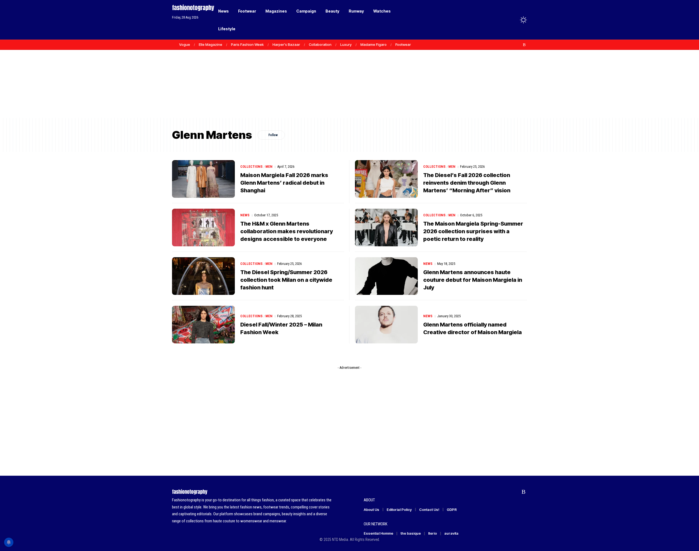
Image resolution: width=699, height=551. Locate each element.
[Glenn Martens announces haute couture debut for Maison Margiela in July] (386, 276)
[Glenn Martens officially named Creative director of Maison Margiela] (386, 324)
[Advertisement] (349, 76)
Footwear (403, 44)
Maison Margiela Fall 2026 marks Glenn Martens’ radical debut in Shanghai (284, 183)
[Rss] (524, 45)
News (245, 215)
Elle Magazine (210, 44)
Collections (251, 166)
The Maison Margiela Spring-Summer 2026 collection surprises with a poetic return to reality (473, 231)
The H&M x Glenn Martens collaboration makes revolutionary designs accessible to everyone (286, 231)
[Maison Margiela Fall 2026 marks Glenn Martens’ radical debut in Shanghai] (203, 179)
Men (269, 166)
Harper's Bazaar (286, 44)
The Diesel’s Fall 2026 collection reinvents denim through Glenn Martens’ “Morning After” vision (466, 183)
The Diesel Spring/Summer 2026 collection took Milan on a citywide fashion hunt (286, 280)
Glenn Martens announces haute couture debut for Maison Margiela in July (472, 280)
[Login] (502, 19)
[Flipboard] (519, 45)
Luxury (346, 44)
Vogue (184, 44)
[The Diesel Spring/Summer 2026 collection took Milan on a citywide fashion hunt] (203, 276)
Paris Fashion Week (247, 44)
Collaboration (320, 44)
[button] (513, 20)
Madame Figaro (373, 44)
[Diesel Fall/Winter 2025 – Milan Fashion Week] (203, 324)
